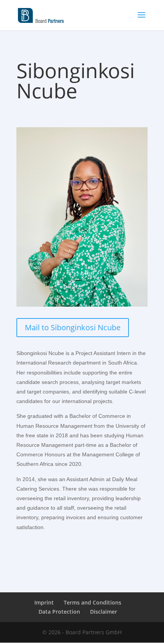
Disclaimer (103, 611)
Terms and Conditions (92, 602)
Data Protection (59, 611)
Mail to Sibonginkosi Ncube (73, 327)
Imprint (44, 602)
